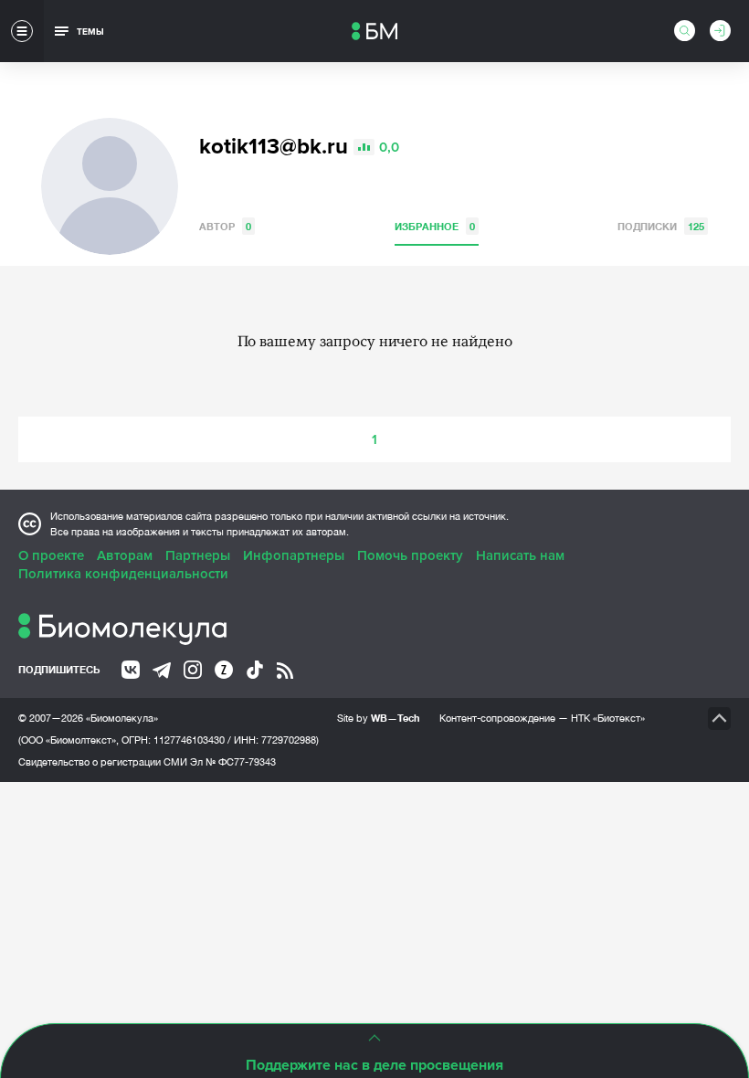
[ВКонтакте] (130, 670)
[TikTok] (255, 670)
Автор (225, 226)
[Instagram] (193, 670)
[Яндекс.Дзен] (224, 670)
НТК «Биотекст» (608, 718)
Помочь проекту (410, 555)
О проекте (51, 555)
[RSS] (285, 670)
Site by (378, 718)
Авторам (125, 555)
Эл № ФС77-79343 (233, 761)
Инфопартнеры (293, 555)
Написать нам (520, 555)
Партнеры (197, 555)
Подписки (660, 226)
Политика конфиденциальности (123, 573)
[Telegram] (162, 670)
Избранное (435, 226)
